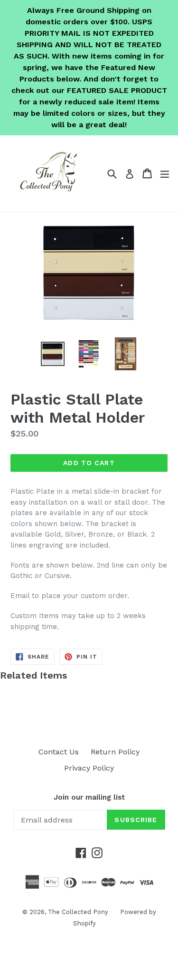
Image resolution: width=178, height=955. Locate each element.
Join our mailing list (89, 797)
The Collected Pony (78, 911)
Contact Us (58, 751)
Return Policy (115, 751)
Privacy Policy (89, 767)
